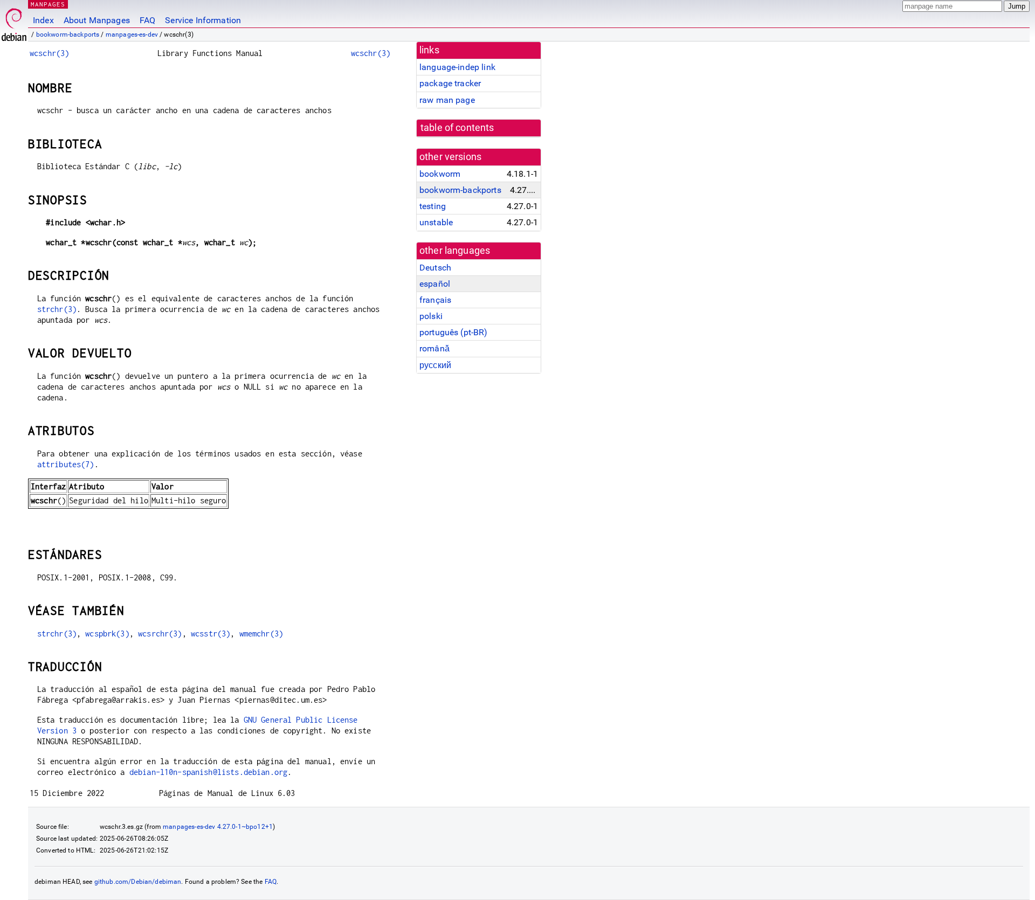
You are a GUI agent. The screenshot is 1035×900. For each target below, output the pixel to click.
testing (432, 206)
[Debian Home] (14, 22)
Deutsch (435, 267)
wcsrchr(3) (160, 633)
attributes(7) (65, 464)
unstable (436, 222)
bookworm (439, 174)
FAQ (147, 20)
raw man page (447, 100)
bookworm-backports (68, 34)
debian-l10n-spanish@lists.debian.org (208, 772)
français (435, 300)
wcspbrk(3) (107, 633)
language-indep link (457, 67)
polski (431, 316)
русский (435, 365)
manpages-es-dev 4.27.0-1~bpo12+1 (218, 826)
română (434, 348)
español (434, 284)
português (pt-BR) (453, 332)
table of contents (457, 127)
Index (43, 20)
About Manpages (97, 20)
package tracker (450, 83)
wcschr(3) (49, 53)
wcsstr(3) (210, 633)
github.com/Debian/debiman (138, 881)
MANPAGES (48, 4)
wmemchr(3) (261, 633)
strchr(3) (57, 309)
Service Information (203, 20)
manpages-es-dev (132, 34)
